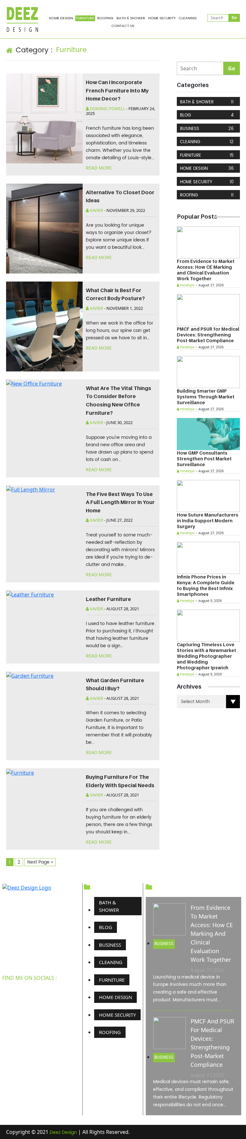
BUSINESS (207, 129)
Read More (99, 168)
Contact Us (122, 26)
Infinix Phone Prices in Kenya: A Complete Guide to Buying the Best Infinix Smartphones (205, 585)
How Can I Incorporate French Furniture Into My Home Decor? (117, 90)
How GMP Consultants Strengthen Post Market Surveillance (204, 458)
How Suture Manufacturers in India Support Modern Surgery (207, 520)
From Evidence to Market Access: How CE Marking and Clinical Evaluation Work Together (205, 269)
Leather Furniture (108, 599)
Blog (207, 115)
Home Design (61, 18)
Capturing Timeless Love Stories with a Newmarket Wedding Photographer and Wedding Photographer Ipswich (206, 656)
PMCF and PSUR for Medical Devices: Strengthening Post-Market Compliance (208, 334)
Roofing (105, 18)
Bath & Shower (131, 18)
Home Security (162, 18)
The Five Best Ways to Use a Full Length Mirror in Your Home (120, 502)
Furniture (85, 18)
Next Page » (40, 862)
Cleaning (188, 18)
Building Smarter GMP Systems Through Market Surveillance (205, 396)
